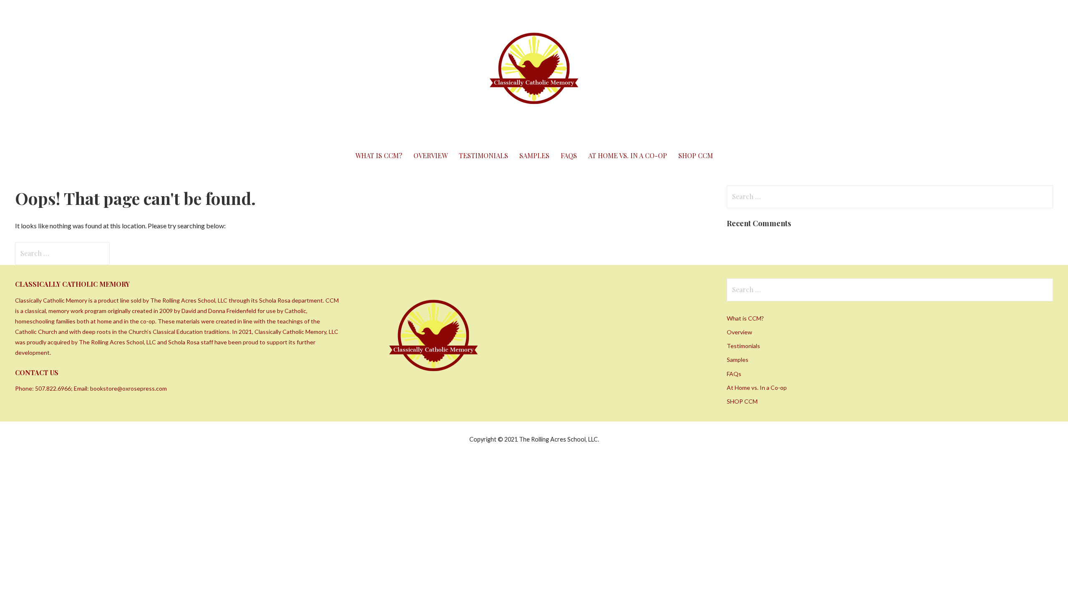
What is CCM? (378, 155)
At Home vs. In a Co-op (627, 155)
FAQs (569, 155)
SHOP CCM (695, 155)
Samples (534, 155)
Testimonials (483, 155)
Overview (430, 155)
